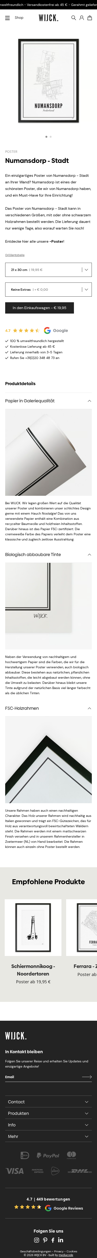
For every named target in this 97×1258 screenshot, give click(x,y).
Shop (19, 17)
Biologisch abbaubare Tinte (33, 554)
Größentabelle (14, 255)
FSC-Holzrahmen (22, 708)
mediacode (66, 1255)
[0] (90, 18)
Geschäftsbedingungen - (36, 1251)
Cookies (72, 1251)
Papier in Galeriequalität (30, 401)
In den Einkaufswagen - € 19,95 (39, 307)
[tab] (46, 137)
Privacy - (60, 1251)
